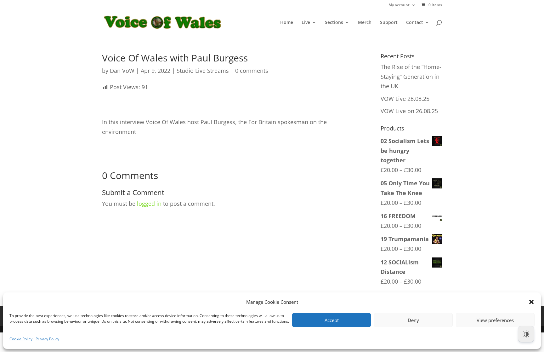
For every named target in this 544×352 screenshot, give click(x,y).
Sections (334, 22)
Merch (364, 22)
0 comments (251, 70)
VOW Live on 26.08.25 (409, 111)
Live (306, 22)
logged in (149, 203)
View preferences (495, 320)
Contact (414, 22)
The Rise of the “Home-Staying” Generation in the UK (411, 76)
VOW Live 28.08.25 (405, 98)
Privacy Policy (47, 339)
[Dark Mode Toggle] (526, 334)
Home (286, 22)
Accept (332, 320)
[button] (531, 302)
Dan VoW (122, 70)
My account (399, 5)
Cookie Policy (20, 339)
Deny (413, 320)
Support (389, 22)
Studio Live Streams (203, 70)
